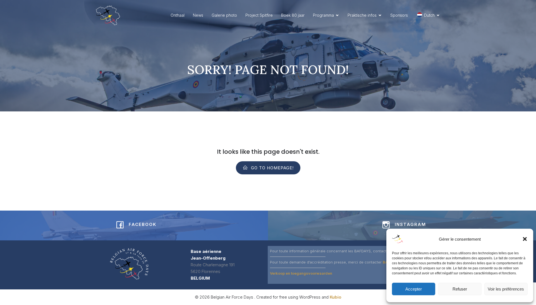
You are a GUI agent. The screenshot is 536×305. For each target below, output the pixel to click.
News (198, 15)
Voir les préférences (506, 289)
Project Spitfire (259, 15)
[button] (525, 239)
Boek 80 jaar (293, 15)
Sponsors (399, 15)
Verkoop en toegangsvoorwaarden (301, 273)
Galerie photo (224, 15)
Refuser (460, 289)
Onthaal (178, 15)
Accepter (413, 289)
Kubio (335, 297)
